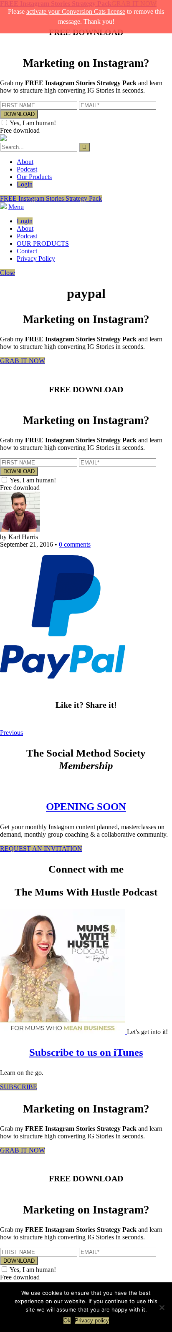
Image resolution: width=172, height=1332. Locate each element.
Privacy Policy (36, 258)
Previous (11, 732)
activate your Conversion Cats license (75, 11)
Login (25, 184)
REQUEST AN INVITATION (41, 848)
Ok (67, 1320)
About (25, 161)
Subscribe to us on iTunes (86, 1052)
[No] (161, 1307)
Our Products (34, 176)
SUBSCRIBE (18, 1086)
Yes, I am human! (33, 122)
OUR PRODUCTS (43, 243)
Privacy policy (92, 1320)
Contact (27, 251)
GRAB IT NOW (22, 360)
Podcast (27, 169)
